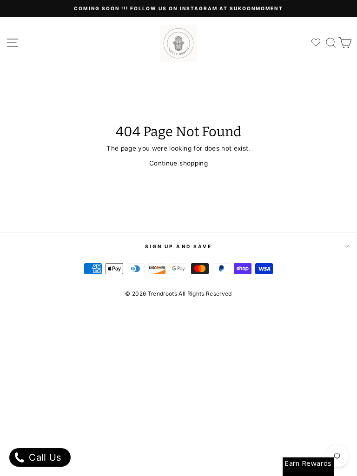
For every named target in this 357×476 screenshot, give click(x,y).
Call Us (43, 457)
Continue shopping (178, 163)
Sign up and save (178, 246)
